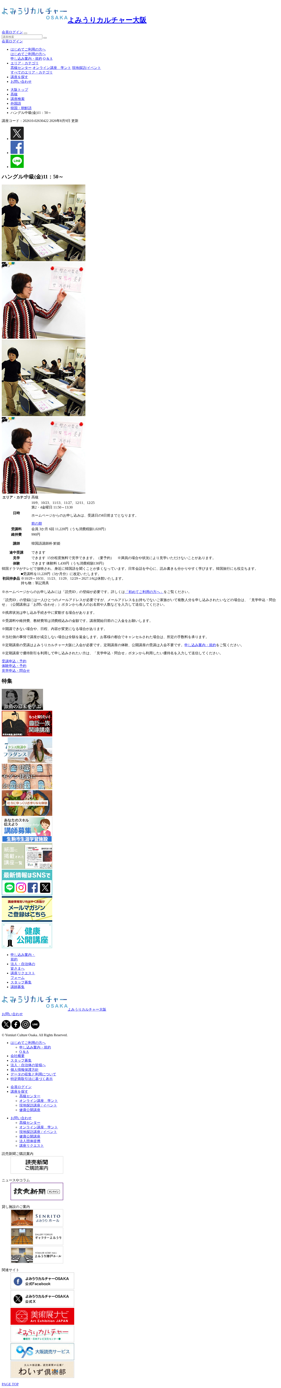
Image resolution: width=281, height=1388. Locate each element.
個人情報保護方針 (25, 1069)
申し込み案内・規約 (26, 58)
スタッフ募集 (21, 982)
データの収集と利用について (33, 1074)
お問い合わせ (21, 81)
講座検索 (18, 99)
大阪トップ (19, 89)
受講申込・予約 (14, 661)
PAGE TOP (10, 1384)
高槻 (14, 94)
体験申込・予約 (14, 666)
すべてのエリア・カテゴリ (32, 72)
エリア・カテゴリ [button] (25, 63)
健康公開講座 (29, 1110)
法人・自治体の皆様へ (28, 1065)
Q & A (47, 58)
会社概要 (18, 1056)
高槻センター (21, 68)
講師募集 (18, 987)
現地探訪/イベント (86, 68)
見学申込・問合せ (16, 670)
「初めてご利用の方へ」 (144, 592)
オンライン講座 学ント (51, 68)
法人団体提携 (29, 1141)
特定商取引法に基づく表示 (32, 1079)
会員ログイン (12, 32)
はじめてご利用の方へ (28, 54)
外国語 (16, 103)
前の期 (36, 523)
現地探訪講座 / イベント (38, 1105)
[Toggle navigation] (25, 33)
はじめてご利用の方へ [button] (28, 49)
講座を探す (19, 77)
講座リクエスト (31, 1145)
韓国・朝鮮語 (21, 108)
